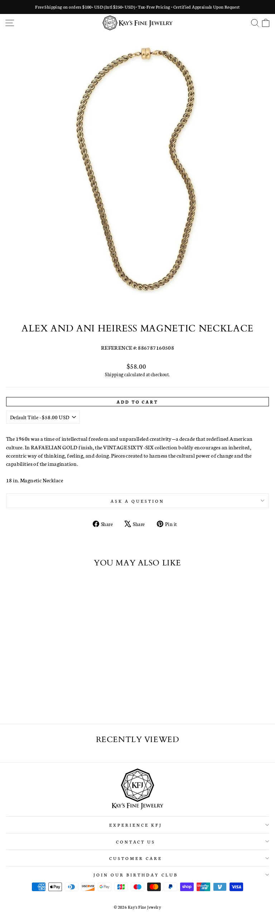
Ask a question (137, 501)
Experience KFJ (135, 825)
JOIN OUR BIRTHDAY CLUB (135, 874)
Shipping (114, 374)
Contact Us (136, 841)
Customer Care (135, 858)
